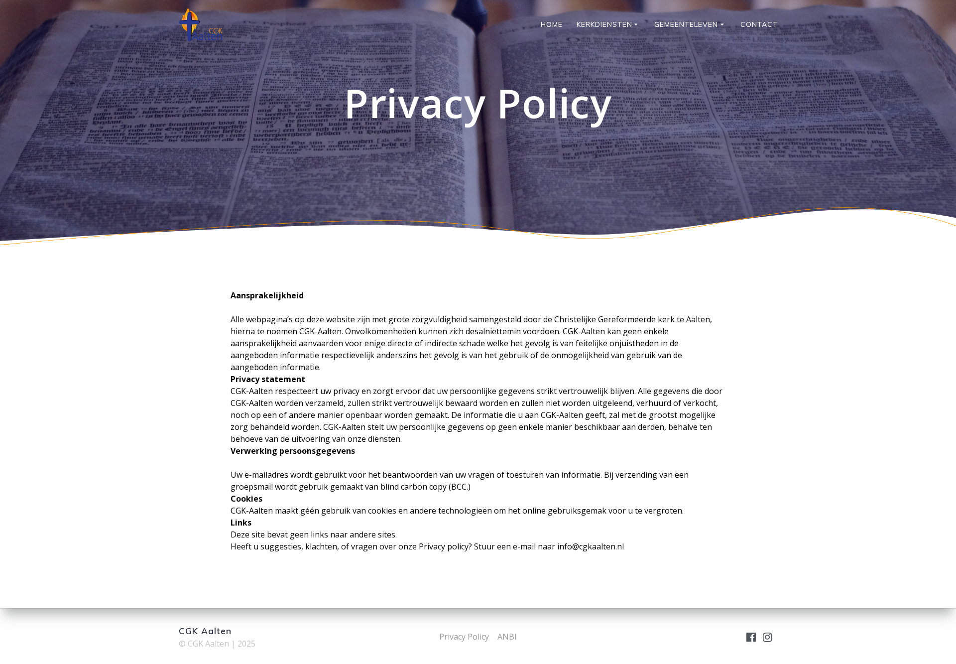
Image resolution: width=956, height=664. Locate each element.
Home (552, 24)
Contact (759, 24)
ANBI (507, 636)
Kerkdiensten (604, 24)
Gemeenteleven (686, 24)
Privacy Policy (464, 636)
